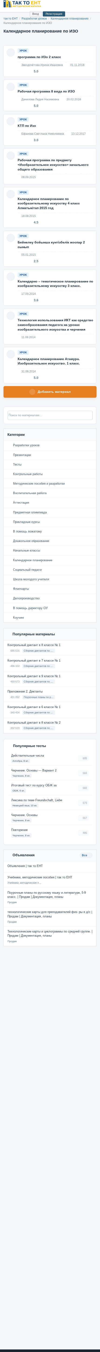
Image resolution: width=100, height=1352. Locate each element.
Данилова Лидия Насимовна (40, 99)
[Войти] (24, 14)
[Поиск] (16, 14)
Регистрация (54, 14)
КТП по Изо (27, 126)
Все (85, 855)
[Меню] (93, 3)
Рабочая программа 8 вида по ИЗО (46, 91)
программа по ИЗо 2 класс (39, 57)
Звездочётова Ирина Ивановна (42, 65)
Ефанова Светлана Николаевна (42, 133)
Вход (35, 14)
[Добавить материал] (9, 14)
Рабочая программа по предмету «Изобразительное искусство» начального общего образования (53, 164)
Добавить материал (54, 392)
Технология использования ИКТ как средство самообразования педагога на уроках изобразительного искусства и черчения (55, 324)
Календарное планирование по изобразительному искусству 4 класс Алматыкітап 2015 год (49, 203)
